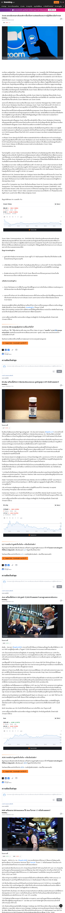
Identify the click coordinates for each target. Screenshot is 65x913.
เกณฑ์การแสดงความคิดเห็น (7, 375)
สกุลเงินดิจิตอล (38, 6)
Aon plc (32, 862)
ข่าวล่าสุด (4, 6)
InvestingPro (30, 307)
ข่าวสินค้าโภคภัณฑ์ (48, 6)
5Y (18, 216)
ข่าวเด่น (22, 6)
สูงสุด (21, 216)
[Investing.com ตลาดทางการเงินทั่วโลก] (9, 2)
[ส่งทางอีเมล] (16, 350)
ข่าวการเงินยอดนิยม (13, 6)
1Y (15, 216)
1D (4, 216)
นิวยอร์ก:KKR (23, 860)
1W (7, 216)
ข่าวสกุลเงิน (29, 6)
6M (12, 216)
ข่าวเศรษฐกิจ (58, 6)
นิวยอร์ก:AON (17, 647)
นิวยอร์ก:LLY (49, 432)
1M (9, 216)
